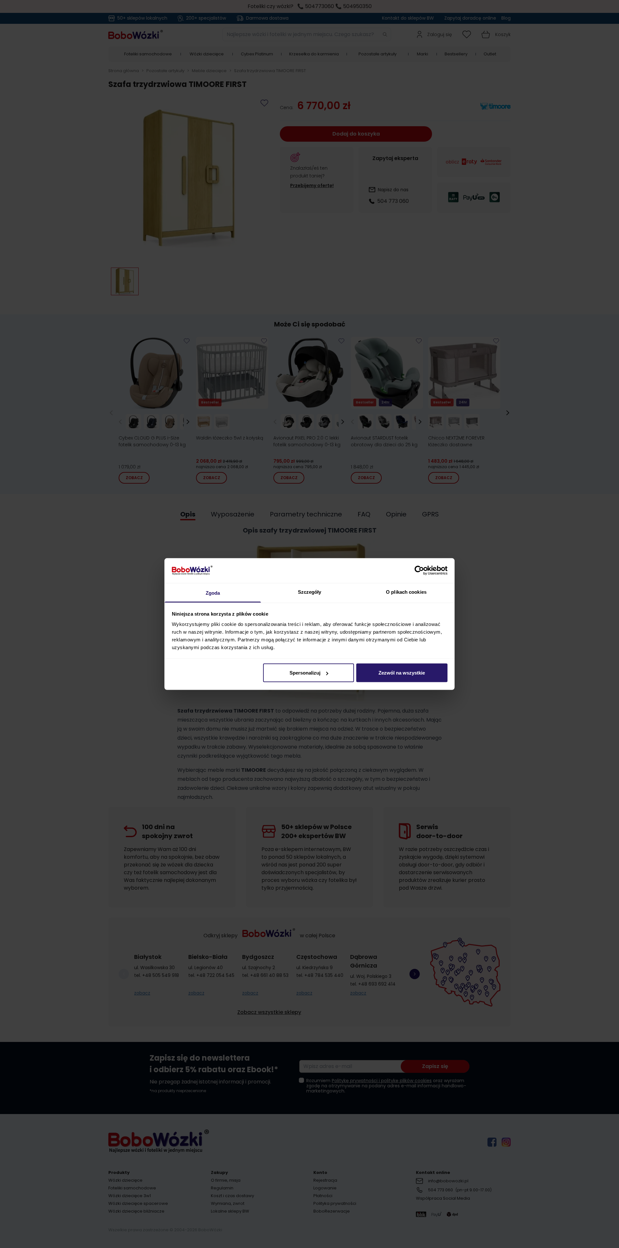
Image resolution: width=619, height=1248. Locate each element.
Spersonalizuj (305, 673)
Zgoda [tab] (213, 592)
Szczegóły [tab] (309, 591)
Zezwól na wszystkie (401, 673)
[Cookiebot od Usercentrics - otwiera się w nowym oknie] (419, 570)
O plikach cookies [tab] (406, 591)
